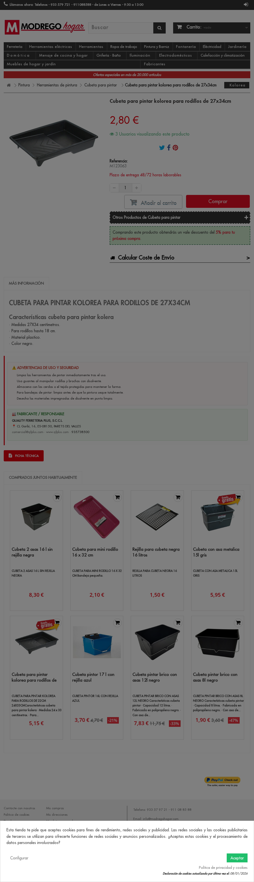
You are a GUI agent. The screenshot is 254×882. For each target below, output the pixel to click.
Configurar (19, 857)
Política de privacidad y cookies (223, 867)
